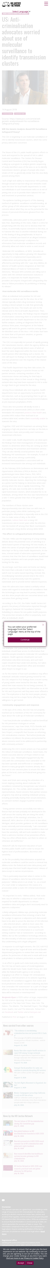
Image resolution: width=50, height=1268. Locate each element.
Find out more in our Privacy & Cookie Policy (24, 1258)
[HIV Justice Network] (11, 4)
